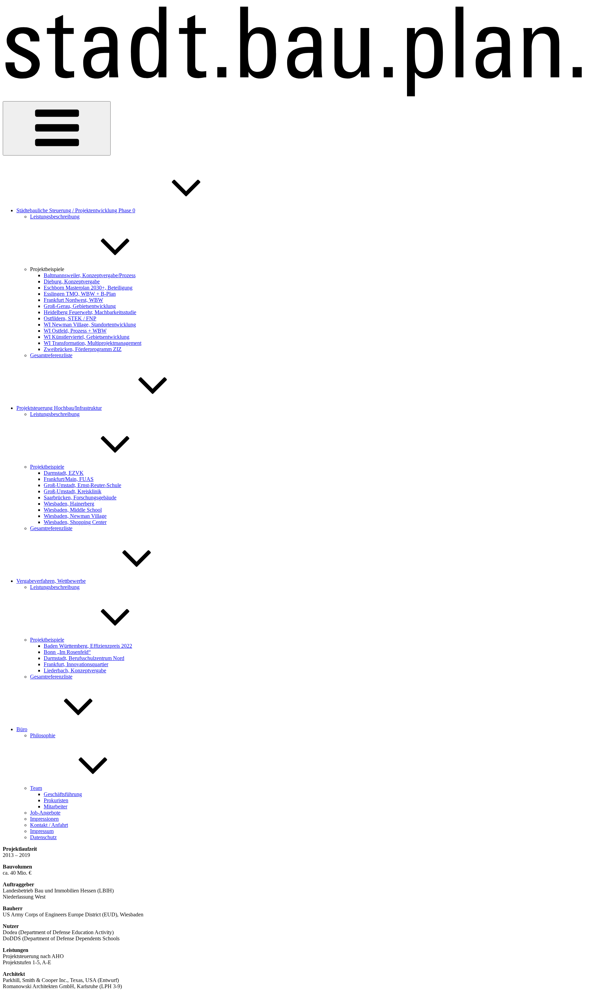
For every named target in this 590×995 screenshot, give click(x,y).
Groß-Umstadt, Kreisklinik (72, 491)
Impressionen (44, 819)
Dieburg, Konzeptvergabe (72, 281)
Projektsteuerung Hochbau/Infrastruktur (59, 408)
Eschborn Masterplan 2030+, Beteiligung (88, 288)
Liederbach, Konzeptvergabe (75, 670)
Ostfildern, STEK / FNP (70, 318)
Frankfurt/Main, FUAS (69, 479)
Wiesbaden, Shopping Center (75, 522)
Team (36, 788)
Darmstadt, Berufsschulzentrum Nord (84, 658)
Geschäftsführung (63, 794)
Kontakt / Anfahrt (49, 825)
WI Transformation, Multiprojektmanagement (92, 343)
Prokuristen (56, 800)
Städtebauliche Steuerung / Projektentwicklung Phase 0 (75, 210)
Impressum (42, 831)
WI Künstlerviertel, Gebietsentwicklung (86, 337)
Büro (21, 729)
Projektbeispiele (47, 467)
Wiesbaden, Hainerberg (69, 504)
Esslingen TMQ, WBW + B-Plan (80, 294)
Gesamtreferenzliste (51, 355)
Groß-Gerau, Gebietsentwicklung (80, 306)
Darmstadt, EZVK (64, 473)
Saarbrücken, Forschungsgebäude (80, 497)
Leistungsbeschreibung (55, 216)
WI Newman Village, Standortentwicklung (90, 324)
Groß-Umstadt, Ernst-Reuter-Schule (82, 485)
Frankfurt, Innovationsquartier (76, 664)
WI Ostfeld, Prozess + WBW (75, 331)
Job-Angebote (45, 813)
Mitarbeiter (55, 806)
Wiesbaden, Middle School (73, 510)
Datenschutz (43, 837)
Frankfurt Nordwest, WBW (73, 300)
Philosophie (42, 735)
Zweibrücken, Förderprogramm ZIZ (83, 349)
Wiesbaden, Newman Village (75, 516)
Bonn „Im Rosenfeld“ (67, 652)
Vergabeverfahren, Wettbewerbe (51, 581)
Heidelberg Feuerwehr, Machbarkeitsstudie (90, 312)
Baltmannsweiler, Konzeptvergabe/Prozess (90, 275)
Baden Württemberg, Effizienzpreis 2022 (88, 646)
